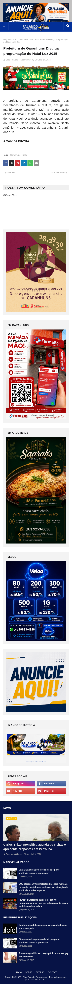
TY (45, 979)
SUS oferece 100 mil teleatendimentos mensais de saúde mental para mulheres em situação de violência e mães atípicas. (43, 887)
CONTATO (52, 972)
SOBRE (28, 972)
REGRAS (40, 972)
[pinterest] (51, 791)
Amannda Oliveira (14, 854)
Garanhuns (15, 155)
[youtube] (20, 791)
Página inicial (9, 40)
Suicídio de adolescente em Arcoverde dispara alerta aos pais (43, 927)
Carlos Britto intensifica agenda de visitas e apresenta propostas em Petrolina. (34, 847)
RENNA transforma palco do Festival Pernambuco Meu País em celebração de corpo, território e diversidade (43, 903)
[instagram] (20, 783)
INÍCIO (19, 972)
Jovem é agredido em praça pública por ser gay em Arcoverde (43, 955)
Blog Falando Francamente (18, 60)
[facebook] (51, 783)
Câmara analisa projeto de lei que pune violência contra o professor (39, 871)
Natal (20, 40)
